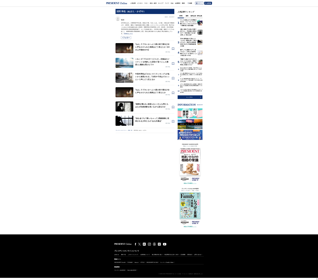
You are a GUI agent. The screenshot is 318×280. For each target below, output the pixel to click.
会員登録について (145, 254)
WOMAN (129, 262)
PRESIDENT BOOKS (152, 262)
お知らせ (116, 254)
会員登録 (209, 3)
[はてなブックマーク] (144, 244)
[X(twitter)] (139, 244)
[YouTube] (164, 244)
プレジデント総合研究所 (119, 270)
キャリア (160, 3)
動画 (183, 3)
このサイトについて (133, 254)
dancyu (136, 262)
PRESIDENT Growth (119, 262)
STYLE (142, 262)
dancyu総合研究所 (131, 270)
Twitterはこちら (128, 33)
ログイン (200, 3)
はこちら (190, 183)
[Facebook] (135, 244)
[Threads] (154, 244)
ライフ (167, 3)
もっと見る (189, 97)
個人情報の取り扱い (157, 254)
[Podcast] (159, 244)
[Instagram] (149, 244)
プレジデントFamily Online (166, 262)
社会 (172, 3)
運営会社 (189, 254)
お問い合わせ (197, 254)
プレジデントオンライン (121, 130)
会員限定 (177, 3)
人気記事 (133, 3)
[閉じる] (317, 279)
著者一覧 (130, 130)
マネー (146, 3)
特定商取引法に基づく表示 (171, 254)
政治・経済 (153, 3)
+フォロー (126, 37)
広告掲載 (183, 254)
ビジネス (140, 3)
